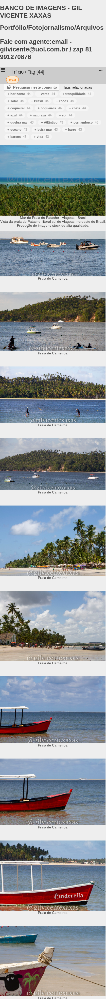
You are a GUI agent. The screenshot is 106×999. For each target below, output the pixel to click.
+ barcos (16, 137)
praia (12, 79)
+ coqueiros (50, 108)
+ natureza (41, 115)
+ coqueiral (18, 108)
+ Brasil (40, 101)
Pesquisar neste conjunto (35, 87)
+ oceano (17, 129)
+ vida (41, 137)
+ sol (65, 115)
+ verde (46, 94)
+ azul (14, 115)
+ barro (73, 129)
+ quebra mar (20, 122)
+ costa (77, 108)
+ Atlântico (52, 122)
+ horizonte (19, 94)
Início (17, 72)
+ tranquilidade (76, 94)
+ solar (15, 101)
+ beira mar (46, 129)
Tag (31, 72)
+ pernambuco (84, 122)
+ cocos (65, 101)
